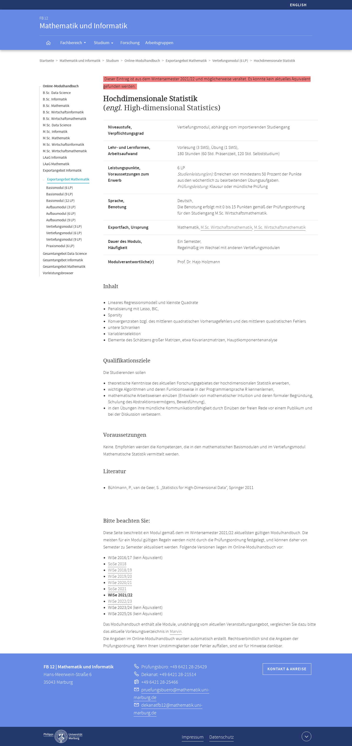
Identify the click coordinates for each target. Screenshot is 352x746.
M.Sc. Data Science (57, 125)
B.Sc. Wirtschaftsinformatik (63, 112)
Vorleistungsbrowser (58, 273)
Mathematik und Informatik (80, 60)
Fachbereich (71, 43)
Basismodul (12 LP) (60, 200)
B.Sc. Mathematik (56, 106)
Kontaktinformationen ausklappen (306, 736)
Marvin (176, 632)
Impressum (193, 737)
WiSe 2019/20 (120, 576)
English (298, 5)
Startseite (47, 60)
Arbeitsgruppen (159, 43)
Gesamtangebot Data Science (65, 253)
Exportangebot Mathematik (186, 60)
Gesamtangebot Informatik (63, 260)
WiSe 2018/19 (120, 570)
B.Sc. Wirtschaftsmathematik (64, 119)
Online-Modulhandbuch (142, 60)
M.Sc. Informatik (55, 131)
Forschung (130, 43)
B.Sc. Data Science (57, 93)
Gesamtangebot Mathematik (64, 266)
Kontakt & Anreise (287, 669)
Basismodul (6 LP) (59, 188)
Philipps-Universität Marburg (63, 736)
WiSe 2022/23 (120, 601)
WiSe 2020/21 (120, 583)
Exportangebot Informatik (62, 170)
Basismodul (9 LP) (59, 194)
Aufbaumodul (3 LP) (61, 207)
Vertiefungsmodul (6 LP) (230, 60)
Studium (101, 43)
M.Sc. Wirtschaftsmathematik (65, 151)
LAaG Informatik (55, 157)
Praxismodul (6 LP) (60, 246)
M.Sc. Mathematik (56, 138)
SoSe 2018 (117, 564)
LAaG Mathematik (56, 164)
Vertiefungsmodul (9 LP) (64, 239)
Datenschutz (221, 737)
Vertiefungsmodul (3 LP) (64, 226)
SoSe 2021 (117, 589)
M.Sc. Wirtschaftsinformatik (63, 144)
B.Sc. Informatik (55, 99)
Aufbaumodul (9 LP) (61, 220)
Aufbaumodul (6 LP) (61, 213)
